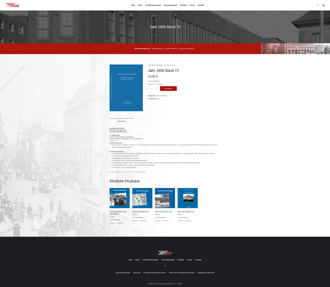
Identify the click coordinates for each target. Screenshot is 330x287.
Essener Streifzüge (185, 48)
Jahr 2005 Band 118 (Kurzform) (118, 213)
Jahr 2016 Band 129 (163, 212)
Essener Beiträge (140, 48)
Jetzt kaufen (168, 88)
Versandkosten (155, 81)
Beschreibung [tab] (121, 121)
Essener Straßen (170, 48)
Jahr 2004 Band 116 (186, 212)
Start (149, 65)
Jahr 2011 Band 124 (140, 212)
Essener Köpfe (156, 48)
